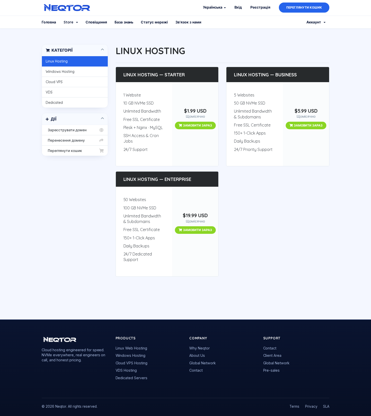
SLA (326, 406)
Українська (213, 7)
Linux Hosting (57, 61)
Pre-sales (271, 370)
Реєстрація (260, 7)
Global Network (202, 363)
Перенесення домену (65, 140)
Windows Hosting (60, 71)
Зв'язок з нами (188, 22)
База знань (124, 22)
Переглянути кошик (304, 7)
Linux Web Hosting (131, 348)
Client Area (272, 355)
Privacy (311, 406)
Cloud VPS (54, 82)
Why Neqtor (199, 348)
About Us (197, 355)
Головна (49, 22)
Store (69, 22)
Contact (196, 370)
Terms (294, 406)
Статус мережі (154, 22)
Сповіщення (96, 22)
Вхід (238, 7)
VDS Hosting (126, 370)
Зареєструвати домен (66, 130)
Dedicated (54, 102)
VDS (49, 92)
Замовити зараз (197, 125)
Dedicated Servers (132, 378)
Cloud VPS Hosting (132, 363)
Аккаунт (314, 22)
